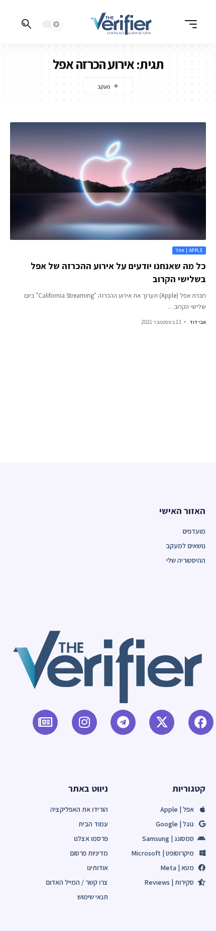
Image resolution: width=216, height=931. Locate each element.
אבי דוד (198, 321)
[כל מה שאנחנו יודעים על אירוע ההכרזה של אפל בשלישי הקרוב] (108, 181)
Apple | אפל (189, 250)
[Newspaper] (45, 722)
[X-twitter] (161, 722)
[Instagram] (84, 722)
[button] (188, 24)
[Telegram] (123, 722)
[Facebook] (200, 722)
